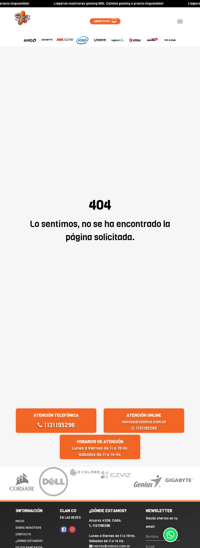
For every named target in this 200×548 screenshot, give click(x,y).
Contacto (23, 534)
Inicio (19, 521)
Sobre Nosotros (28, 528)
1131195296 (58, 425)
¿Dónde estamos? (29, 541)
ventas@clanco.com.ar (144, 422)
